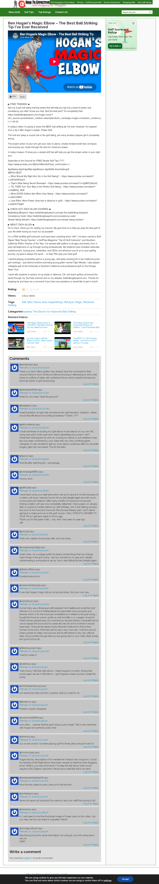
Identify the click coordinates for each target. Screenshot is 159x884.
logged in (28, 858)
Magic (78, 302)
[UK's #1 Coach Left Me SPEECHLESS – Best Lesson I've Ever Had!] (16, 343)
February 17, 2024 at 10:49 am (34, 427)
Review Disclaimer (112, 2)
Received (88, 302)
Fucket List (61, 12)
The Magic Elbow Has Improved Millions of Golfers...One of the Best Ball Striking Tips (86, 326)
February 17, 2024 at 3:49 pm (33, 831)
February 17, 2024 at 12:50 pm (34, 651)
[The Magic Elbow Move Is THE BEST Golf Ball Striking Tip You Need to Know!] (16, 327)
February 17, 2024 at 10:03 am (34, 367)
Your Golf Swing (144, 2)
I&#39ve (69, 302)
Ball (24, 302)
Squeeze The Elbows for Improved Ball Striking (49, 311)
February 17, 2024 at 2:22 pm (33, 755)
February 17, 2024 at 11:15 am (33, 534)
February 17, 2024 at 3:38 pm (33, 812)
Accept (125, 879)
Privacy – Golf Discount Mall (89, 2)
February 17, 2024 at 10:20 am (34, 408)
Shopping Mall (129, 2)
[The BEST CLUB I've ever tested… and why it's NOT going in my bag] (63, 343)
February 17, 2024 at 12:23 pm (34, 604)
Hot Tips (29, 12)
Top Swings (44, 12)
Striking (12, 305)
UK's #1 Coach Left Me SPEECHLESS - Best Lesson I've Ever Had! (39, 340)
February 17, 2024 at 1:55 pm (33, 721)
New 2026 (14, 12)
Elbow (37, 302)
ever (44, 302)
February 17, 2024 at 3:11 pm (33, 796)
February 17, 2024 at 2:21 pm (33, 740)
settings (107, 880)
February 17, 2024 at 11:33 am (34, 572)
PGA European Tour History (63, 2)
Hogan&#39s (55, 302)
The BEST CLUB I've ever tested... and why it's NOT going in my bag (85, 340)
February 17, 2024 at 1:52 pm (33, 705)
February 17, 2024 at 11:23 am (34, 550)
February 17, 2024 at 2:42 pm (33, 781)
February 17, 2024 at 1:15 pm (33, 667)
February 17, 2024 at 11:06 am (34, 475)
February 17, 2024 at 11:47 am (33, 588)
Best (30, 302)
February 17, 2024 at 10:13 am (34, 393)
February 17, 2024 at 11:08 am (34, 490)
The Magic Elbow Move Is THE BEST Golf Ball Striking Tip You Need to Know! (40, 324)
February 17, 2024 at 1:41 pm (33, 689)
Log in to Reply (91, 384)
